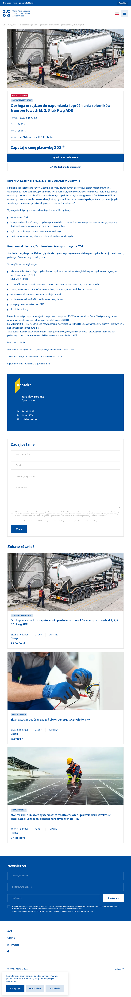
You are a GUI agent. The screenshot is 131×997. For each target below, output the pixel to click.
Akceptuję (15, 989)
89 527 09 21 (28, 415)
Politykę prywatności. (99, 516)
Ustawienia (54, 989)
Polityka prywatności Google (67, 521)
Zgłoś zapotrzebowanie (65, 157)
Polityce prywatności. (22, 516)
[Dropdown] (117, 13)
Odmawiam (35, 989)
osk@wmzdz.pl (29, 419)
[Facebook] (8, 951)
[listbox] (65, 876)
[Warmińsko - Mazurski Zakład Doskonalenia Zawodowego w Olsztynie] (14, 14)
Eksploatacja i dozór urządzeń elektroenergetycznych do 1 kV (50, 719)
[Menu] (124, 13)
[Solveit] (119, 969)
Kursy (10, 25)
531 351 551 (28, 411)
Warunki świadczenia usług (87, 521)
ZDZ (5, 25)
